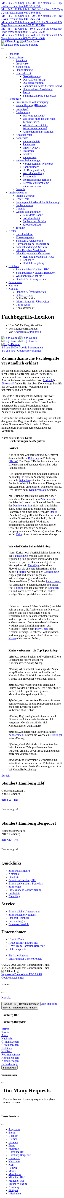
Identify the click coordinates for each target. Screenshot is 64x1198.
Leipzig (13, 1167)
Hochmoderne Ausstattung (38, 89)
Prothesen (28, 150)
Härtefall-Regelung (33, 263)
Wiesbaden (15, 1193)
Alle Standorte (49, 1003)
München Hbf (16, 1177)
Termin (5, 1028)
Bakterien (33, 458)
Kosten (13, 230)
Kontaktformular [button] (25, 307)
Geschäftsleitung (32, 76)
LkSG (38, 974)
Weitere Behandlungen (28, 160)
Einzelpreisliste (24, 234)
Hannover (14, 1158)
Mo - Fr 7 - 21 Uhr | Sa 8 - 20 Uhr (20, 2)
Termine (20, 227)
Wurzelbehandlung (33, 173)
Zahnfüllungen (31, 166)
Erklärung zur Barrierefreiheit (25, 958)
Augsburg (14, 1129)
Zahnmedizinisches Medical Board (42, 85)
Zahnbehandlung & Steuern (31, 247)
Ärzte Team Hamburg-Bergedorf (27, 945)
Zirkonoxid (34, 331)
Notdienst (14, 266)
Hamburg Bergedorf (20, 1154)
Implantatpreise (24, 205)
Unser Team (22, 198)
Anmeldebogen (10, 1057)
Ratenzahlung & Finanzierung (32, 243)
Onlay (44, 628)
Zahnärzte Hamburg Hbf (22, 880)
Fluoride (21, 571)
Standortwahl (9, 1067)
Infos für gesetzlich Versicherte (33, 253)
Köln (11, 1164)
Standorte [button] (14, 53)
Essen (12, 1145)
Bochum (13, 1135)
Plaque (13, 461)
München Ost (16, 1180)
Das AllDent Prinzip (34, 79)
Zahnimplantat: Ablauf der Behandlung (38, 202)
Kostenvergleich (25, 237)
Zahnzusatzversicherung (29, 240)
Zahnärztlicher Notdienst (22, 914)
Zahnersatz (22, 137)
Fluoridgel (33, 565)
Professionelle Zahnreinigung (32, 102)
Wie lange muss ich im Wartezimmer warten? (35, 127)
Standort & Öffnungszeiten (31, 279)
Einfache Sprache (18, 955)
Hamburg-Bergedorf (29, 1004)
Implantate (14, 893)
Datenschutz (21, 974)
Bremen (13, 1138)
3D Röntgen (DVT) (34, 170)
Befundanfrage (9, 1064)
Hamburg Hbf (9, 1004)
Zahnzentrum (16, 57)
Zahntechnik (23, 66)
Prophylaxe (22, 63)
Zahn (19, 534)
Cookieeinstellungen (12, 977)
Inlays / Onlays (31, 147)
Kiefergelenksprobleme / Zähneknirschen (36, 184)
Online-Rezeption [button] (26, 298)
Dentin (53, 511)
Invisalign (22, 109)
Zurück (5, 775)
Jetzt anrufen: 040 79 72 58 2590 (26, 25)
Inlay (38, 628)
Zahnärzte (21, 60)
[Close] (2, 992)
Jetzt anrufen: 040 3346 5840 (24, 6)
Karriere (13, 285)
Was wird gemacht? (34, 115)
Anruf (4, 1035)
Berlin (12, 1132)
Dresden (13, 1142)
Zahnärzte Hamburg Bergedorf (26, 883)
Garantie (20, 189)
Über (16, 939)
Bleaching (14, 896)
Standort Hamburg (19, 917)
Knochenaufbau (32, 224)
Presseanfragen (17, 921)
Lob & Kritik (23, 304)
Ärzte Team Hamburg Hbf (23, 942)
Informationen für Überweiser (32, 301)
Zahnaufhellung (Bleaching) (31, 105)
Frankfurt (14, 1148)
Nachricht (6, 1038)
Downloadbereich (19, 924)
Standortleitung (24, 69)
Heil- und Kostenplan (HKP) (39, 256)
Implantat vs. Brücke (34, 221)
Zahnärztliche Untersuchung (24, 911)
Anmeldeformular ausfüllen (38, 131)
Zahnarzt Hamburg (19, 870)
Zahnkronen (29, 157)
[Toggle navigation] (2, 48)
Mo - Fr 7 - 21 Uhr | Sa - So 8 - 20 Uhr (23, 22)
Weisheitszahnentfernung (37, 179)
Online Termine (24, 295)
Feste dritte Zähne (33, 214)
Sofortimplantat (31, 218)
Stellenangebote (17, 949)
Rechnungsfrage (10, 1054)
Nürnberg (14, 1187)
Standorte (14, 877)
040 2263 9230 (9, 840)
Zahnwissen (15, 282)
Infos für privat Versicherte (31, 250)
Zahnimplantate (31, 141)
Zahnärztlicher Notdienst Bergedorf (35, 272)
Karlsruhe (14, 1161)
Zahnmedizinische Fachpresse (39, 95)
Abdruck (19, 331)
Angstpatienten (24, 134)
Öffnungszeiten (10, 1041)
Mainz (12, 1171)
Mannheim (15, 1174)
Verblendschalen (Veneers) (38, 163)
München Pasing (18, 1183)
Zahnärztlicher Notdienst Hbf (32, 269)
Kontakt (13, 288)
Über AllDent (23, 73)
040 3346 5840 (9, 799)
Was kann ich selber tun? (30, 275)
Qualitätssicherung (33, 82)
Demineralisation (38, 489)
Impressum (7, 974)
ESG (32, 974)
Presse (26, 92)
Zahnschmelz (47, 499)
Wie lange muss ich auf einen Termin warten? (39, 120)
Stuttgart (13, 1190)
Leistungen (15, 98)
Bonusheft (28, 259)
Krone (12, 638)
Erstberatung (23, 112)
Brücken (27, 154)
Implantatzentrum (18, 192)
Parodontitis (29, 176)
